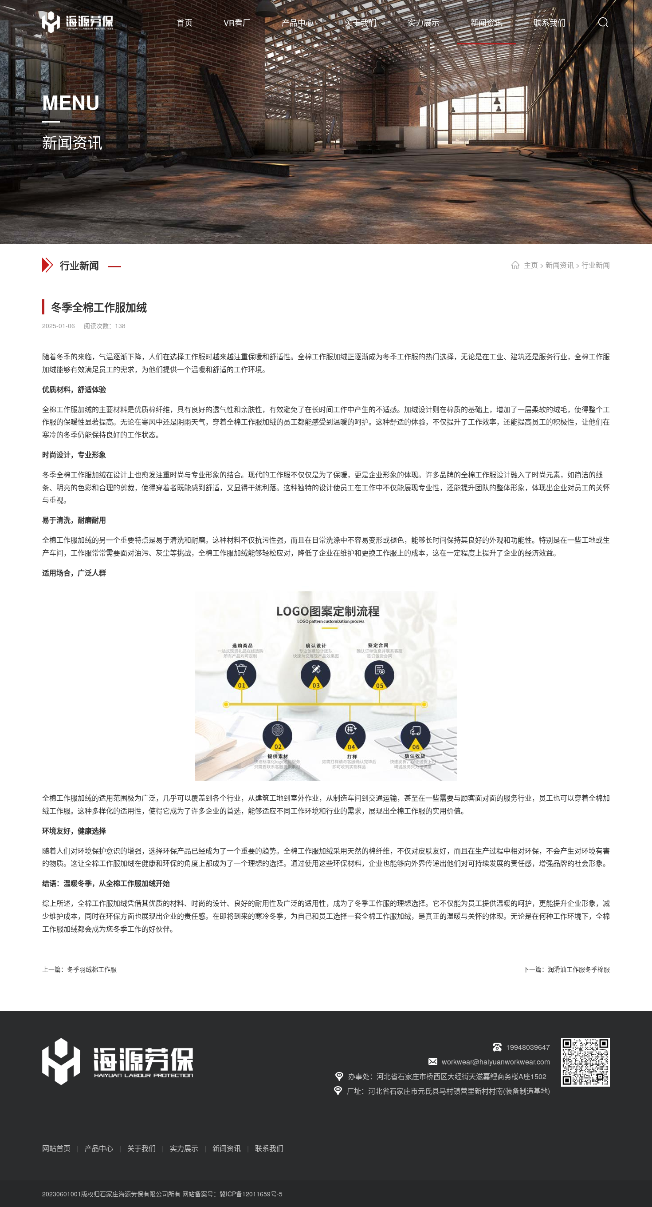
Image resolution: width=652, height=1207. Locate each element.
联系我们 (550, 22)
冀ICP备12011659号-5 (251, 1193)
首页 (184, 22)
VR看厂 (237, 22)
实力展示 (424, 22)
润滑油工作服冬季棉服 (579, 969)
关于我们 (361, 22)
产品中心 (298, 22)
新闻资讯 (487, 22)
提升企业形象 (574, 903)
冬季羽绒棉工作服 (92, 969)
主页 (531, 265)
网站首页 (56, 1148)
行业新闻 (595, 265)
